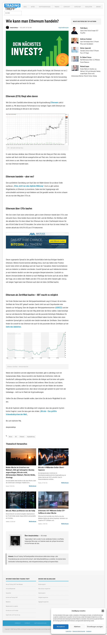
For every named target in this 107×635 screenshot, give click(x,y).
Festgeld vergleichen (43, 597)
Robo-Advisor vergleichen (44, 588)
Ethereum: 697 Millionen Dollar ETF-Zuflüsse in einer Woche (51, 511)
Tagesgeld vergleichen (43, 602)
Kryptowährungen (44, 7)
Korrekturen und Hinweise (12, 610)
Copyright (27, 623)
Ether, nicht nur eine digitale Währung (28, 186)
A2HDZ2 (59, 307)
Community (67, 7)
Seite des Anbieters (13, 327)
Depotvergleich (41, 593)
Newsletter (88, 7)
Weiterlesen (32, 486)
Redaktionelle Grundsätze (12, 606)
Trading (57, 7)
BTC (16, 436)
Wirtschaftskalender (10, 588)
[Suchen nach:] (13, 13)
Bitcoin (10, 436)
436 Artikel (44, 536)
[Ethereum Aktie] (53, 500)
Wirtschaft (77, 7)
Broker (98, 7)
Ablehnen (77, 626)
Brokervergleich (42, 584)
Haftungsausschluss (40, 623)
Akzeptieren (61, 626)
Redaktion (8, 602)
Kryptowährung (31, 436)
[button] (103, 611)
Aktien (33, 7)
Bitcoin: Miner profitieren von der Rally (20, 510)
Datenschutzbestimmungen (79, 631)
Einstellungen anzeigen (95, 626)
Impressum (88, 631)
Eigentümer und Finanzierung (13, 615)
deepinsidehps (14, 27)
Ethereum (54, 102)
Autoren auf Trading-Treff (11, 597)
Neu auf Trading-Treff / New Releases (14, 584)
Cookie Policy (68, 631)
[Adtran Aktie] (21, 456)
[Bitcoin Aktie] (53, 456)
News (25, 7)
